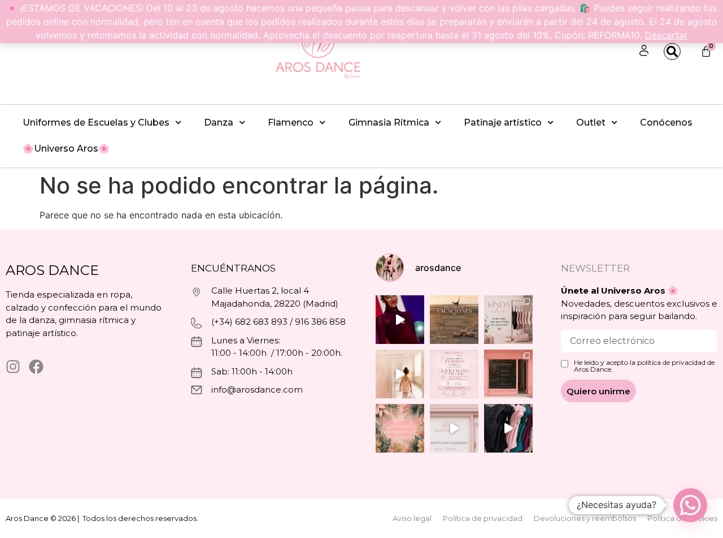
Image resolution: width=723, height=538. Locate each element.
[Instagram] (13, 366)
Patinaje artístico (503, 122)
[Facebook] (36, 366)
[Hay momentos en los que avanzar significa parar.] (454, 428)
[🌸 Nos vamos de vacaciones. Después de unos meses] (454, 319)
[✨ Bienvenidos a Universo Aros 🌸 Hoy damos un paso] (400, 428)
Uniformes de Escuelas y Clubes (96, 122)
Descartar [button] (666, 35)
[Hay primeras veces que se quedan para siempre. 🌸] (400, 374)
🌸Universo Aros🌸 (66, 148)
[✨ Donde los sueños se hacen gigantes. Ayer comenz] (400, 319)
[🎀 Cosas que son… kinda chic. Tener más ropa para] (508, 319)
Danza (218, 122)
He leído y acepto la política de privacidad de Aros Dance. (644, 366)
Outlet (591, 122)
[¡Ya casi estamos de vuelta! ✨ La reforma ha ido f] (508, 374)
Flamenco (290, 122)
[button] (690, 505)
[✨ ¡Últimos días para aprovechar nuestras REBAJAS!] (508, 428)
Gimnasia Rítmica (389, 122)
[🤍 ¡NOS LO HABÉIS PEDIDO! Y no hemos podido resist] (454, 374)
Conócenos (666, 122)
